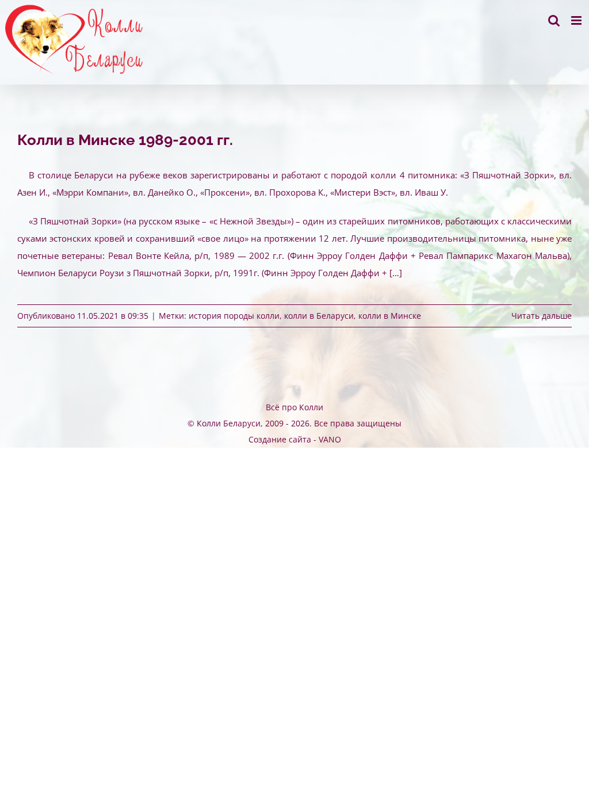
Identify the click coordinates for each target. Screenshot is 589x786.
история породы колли (234, 315)
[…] (395, 272)
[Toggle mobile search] (554, 20)
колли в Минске (389, 315)
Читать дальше (541, 315)
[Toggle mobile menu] (577, 20)
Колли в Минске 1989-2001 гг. (125, 139)
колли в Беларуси (319, 315)
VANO (330, 439)
